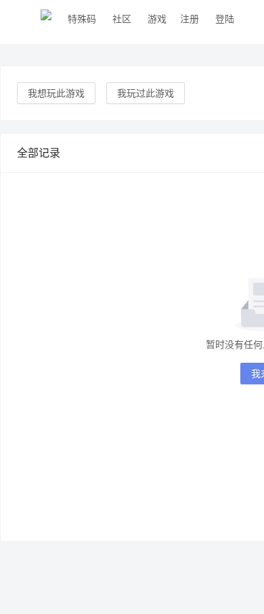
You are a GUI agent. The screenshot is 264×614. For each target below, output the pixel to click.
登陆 (224, 18)
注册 (189, 18)
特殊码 (82, 18)
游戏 (157, 18)
